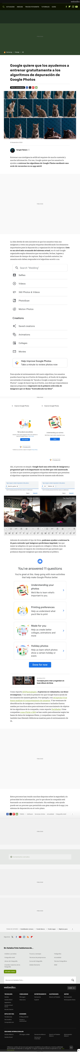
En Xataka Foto (41, 678)
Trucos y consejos (35, 954)
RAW (55, 965)
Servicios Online (40, 814)
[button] (23, 150)
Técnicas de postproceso (37, 957)
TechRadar (56, 709)
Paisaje (17, 52)
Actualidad (50, 814)
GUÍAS (54, 7)
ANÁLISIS (20, 7)
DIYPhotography (29, 692)
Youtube (76, 7)
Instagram (73, 7)
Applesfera (7, 1002)
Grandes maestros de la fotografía (12, 966)
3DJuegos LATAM (24, 1034)
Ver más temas (10, 971)
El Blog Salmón (23, 1017)
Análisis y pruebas (10, 954)
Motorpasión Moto (69, 1000)
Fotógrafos (57, 954)
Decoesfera (8, 1019)
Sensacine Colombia (37, 1038)
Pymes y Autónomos (22, 1020)
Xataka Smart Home (8, 1006)
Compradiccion (9, 1022)
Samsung (9, 52)
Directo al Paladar (54, 997)
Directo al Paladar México (54, 1035)
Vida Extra (22, 1000)
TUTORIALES (45, 7)
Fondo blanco (40, 929)
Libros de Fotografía (10, 961)
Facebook (66, 7)
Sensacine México (40, 1034)
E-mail (36, 87)
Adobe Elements (34, 965)
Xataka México (9, 1034)
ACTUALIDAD (10, 7)
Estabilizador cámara (27, 929)
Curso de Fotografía (35, 961)
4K (23, 52)
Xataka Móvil (8, 1000)
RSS (27, 936)
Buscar (73, 980)
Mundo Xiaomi (8, 1009)
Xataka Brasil (8, 1037)
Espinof (36, 1000)
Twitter (30, 87)
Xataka (6, 997)
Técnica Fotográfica (60, 961)
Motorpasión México (68, 1035)
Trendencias (8, 1017)
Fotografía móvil (61, 814)
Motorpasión (68, 997)
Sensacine (37, 997)
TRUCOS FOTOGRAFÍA (32, 7)
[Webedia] (75, 1)
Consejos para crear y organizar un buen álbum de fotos (50, 681)
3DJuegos (22, 997)
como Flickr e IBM (28, 712)
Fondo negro (52, 929)
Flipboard (69, 7)
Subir (70, 988)
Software (30, 814)
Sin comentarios (18, 87)
